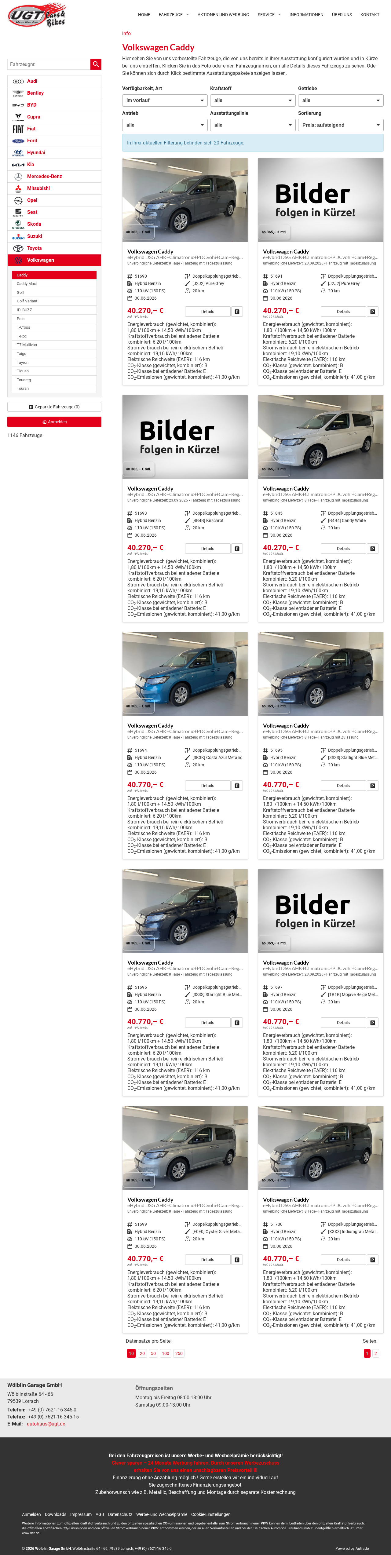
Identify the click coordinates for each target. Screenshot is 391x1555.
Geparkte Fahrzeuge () (57, 406)
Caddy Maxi (27, 283)
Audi (31, 81)
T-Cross (23, 327)
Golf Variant (27, 301)
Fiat (30, 129)
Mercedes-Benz (44, 176)
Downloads (55, 1514)
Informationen (306, 14)
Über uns (342, 14)
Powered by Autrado (352, 1548)
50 (153, 1353)
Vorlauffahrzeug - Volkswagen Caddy (185, 271)
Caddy (22, 275)
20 (142, 1353)
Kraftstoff (221, 88)
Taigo (21, 353)
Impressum (81, 1514)
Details (207, 311)
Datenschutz (120, 1514)
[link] (237, 311)
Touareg (24, 380)
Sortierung (309, 113)
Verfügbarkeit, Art (142, 88)
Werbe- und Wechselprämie (161, 1514)
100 (165, 1353)
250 (179, 1353)
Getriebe (307, 88)
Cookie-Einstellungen (211, 1514)
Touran (23, 388)
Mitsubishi (38, 188)
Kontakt (369, 14)
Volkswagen (40, 260)
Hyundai (35, 152)
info (126, 33)
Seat (31, 212)
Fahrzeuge (171, 14)
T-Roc (22, 336)
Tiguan (23, 371)
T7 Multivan (27, 344)
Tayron (22, 362)
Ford (31, 141)
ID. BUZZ (24, 310)
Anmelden (31, 1514)
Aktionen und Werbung (223, 14)
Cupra (33, 117)
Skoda (33, 224)
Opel (31, 200)
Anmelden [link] (57, 421)
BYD (31, 105)
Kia (30, 164)
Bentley (35, 93)
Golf (20, 292)
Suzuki (34, 236)
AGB (100, 1514)
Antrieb (130, 113)
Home (144, 14)
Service (266, 14)
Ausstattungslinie (229, 113)
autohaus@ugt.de (46, 1424)
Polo (20, 318)
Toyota (34, 248)
